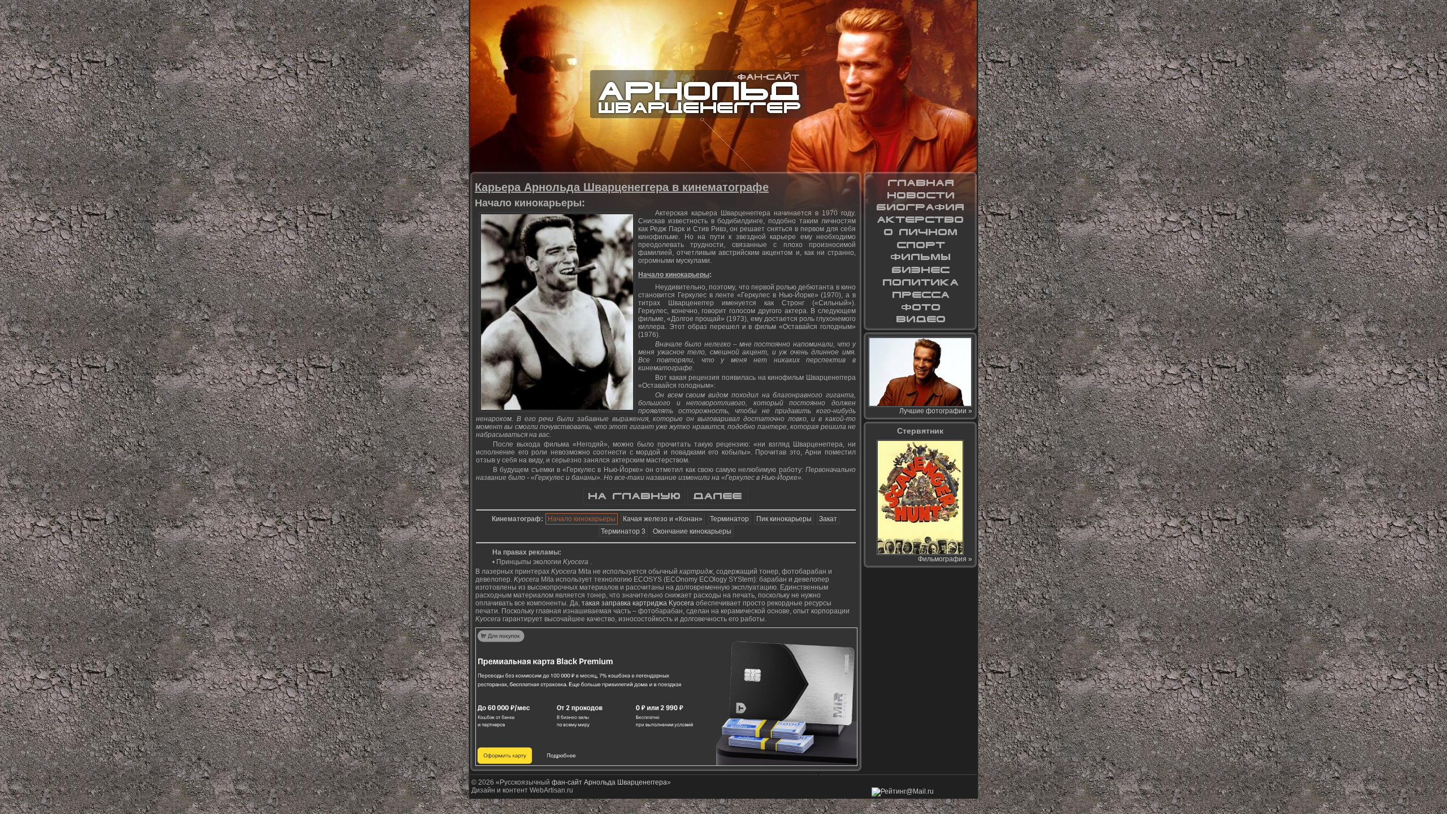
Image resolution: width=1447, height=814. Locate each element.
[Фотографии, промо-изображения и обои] (920, 307)
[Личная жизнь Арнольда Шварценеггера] (920, 232)
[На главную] (634, 502)
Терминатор (729, 519)
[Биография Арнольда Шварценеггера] (920, 207)
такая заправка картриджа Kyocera (638, 603)
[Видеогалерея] (920, 319)
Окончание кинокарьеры (692, 531)
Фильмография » (945, 559)
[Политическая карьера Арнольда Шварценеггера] (920, 282)
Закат (828, 519)
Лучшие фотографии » (935, 411)
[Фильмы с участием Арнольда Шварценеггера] (920, 257)
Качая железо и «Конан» (663, 519)
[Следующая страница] (717, 502)
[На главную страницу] (920, 182)
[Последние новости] (920, 195)
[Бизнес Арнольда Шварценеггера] (920, 269)
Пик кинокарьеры (784, 519)
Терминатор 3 (623, 531)
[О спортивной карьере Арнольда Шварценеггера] (920, 245)
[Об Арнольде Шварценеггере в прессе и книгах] (920, 294)
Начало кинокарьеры (582, 519)
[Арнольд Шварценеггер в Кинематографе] (920, 220)
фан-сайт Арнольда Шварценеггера (609, 782)
